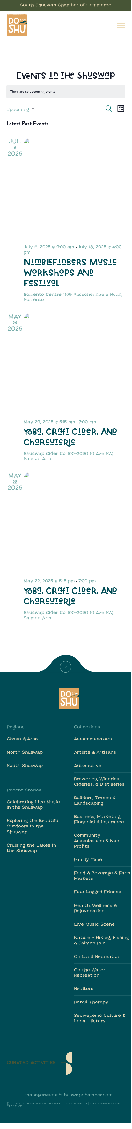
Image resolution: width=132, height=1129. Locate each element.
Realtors (83, 989)
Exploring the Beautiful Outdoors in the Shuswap (33, 826)
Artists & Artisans (95, 752)
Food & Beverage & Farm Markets (102, 876)
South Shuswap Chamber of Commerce (65, 5)
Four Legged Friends (97, 892)
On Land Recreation (97, 957)
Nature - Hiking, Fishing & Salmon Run (101, 940)
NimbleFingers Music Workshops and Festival (70, 273)
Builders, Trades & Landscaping (94, 800)
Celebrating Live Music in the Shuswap (33, 805)
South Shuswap (25, 766)
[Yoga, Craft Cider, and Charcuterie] (74, 363)
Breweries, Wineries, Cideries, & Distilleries (99, 782)
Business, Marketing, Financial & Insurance (99, 819)
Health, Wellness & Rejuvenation (95, 908)
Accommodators (93, 739)
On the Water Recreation (89, 973)
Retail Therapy (91, 1002)
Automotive (87, 766)
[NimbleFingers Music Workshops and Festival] (74, 188)
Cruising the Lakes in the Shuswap (31, 848)
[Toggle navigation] (121, 25)
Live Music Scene (94, 924)
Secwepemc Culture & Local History (99, 1018)
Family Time (88, 860)
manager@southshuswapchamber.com (69, 1095)
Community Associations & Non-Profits (97, 841)
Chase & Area (22, 739)
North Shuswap (25, 752)
